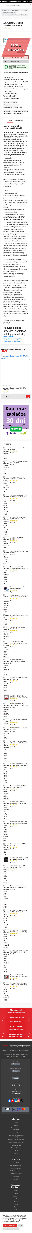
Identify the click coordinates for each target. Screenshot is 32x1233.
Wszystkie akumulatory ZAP (12, 339)
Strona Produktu (8, 337)
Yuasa (16, 1201)
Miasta (16, 1125)
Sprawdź (15, 1071)
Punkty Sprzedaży (16, 1145)
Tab (16, 1199)
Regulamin (16, 1163)
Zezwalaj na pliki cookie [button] (10, 1225)
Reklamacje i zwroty (16, 1173)
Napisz (16, 1078)
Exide (16, 1210)
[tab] (10, 120)
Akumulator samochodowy (11, 105)
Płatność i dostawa (16, 1171)
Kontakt (16, 1150)
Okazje (16, 107)
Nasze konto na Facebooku (11, 341)
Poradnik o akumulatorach (16, 1139)
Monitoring (16, 1179)
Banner (16, 1191)
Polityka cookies (16, 1168)
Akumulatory (16, 10)
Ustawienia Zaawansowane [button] (11, 1229)
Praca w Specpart (16, 1148)
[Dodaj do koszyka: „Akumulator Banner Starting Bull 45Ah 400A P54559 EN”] (28, 396)
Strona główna (6, 10)
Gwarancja (16, 1176)
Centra (16, 1193)
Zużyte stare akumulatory (16, 1142)
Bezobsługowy (8, 107)
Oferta (16, 1132)
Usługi (16, 1153)
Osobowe (24, 10)
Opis (10, 120)
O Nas (16, 1122)
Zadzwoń (15, 1064)
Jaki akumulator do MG (9, 12)
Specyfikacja (19, 120)
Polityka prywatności (16, 1165)
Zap (20, 107)
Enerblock (16, 1196)
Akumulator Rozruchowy (10, 102)
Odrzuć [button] (20, 1225)
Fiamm (16, 1204)
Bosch (16, 1207)
